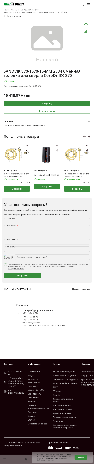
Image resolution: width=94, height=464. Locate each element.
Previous (84, 136)
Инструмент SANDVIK (63, 409)
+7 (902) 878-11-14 (30, 320)
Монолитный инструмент (65, 383)
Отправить (22, 275)
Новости (32, 401)
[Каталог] (4, 459)
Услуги (31, 375)
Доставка (32, 412)
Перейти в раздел (81, 289)
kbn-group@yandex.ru (31, 322)
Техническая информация (34, 380)
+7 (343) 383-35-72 (30, 317)
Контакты (32, 386)
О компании (34, 371)
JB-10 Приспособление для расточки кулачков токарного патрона (76, 175)
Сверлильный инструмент (65, 379)
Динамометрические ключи (63, 400)
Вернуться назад (13, 16)
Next (89, 136)
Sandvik (56, 395)
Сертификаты (34, 393)
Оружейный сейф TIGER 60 (46, 175)
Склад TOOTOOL (36, 390)
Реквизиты (33, 397)
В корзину (47, 103)
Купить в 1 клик (47, 111)
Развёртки (58, 421)
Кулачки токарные (62, 413)
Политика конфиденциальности (38, 406)
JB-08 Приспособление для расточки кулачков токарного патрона (16, 175)
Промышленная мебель (64, 417)
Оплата (31, 416)
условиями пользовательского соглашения (54, 456)
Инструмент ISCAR (62, 405)
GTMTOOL (25, 183)
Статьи (31, 420)
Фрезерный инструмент (64, 375)
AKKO (55, 387)
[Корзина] (26, 459)
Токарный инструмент (64, 371)
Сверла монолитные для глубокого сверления (64, 426)
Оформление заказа (37, 423)
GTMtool (57, 391)
